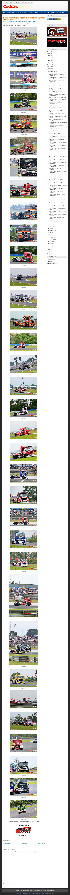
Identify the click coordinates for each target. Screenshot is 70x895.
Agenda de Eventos (60, 12)
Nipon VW (50, 261)
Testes (48, 12)
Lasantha (33, 893)
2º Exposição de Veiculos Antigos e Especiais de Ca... (56, 103)
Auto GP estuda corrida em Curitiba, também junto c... (56, 89)
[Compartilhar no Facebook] (7, 840)
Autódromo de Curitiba (13, 21)
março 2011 (51, 239)
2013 (49, 66)
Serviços (24, 2)
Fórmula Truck (20, 21)
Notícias (53, 12)
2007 (49, 251)
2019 (49, 55)
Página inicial (24, 843)
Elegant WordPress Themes (49, 893)
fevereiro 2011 (52, 241)
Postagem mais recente (7, 843)
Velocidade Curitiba (27, 21)
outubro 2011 (52, 226)
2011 (49, 70)
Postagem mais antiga (41, 843)
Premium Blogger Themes (39, 893)
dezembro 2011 (52, 71)
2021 (49, 51)
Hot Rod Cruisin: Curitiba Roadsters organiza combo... (56, 192)
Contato (30, 2)
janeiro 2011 (51, 243)
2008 (49, 249)
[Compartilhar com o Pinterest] (9, 840)
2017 (49, 58)
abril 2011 (51, 237)
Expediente (11, 2)
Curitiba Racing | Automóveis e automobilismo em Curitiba (34, 890)
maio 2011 (51, 235)
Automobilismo (10, 12)
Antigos (31, 12)
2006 (49, 253)
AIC (7, 21)
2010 (49, 246)
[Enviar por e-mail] (4, 840)
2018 (49, 57)
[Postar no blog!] (5, 840)
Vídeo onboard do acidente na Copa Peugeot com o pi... (56, 120)
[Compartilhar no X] (6, 840)
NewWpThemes (22, 893)
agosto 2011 (52, 230)
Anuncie (18, 2)
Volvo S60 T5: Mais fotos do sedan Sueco (57, 97)
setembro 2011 (52, 228)
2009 (49, 247)
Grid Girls (37, 12)
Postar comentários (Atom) (12, 883)
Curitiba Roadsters (51, 259)
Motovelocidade (19, 12)
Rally (25, 12)
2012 (49, 68)
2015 (49, 62)
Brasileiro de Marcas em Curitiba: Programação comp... (55, 92)
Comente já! (34, 21)
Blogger (52, 890)
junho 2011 (51, 234)
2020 (49, 53)
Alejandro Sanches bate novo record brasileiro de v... (56, 126)
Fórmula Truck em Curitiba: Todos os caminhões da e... (56, 166)
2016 (49, 60)
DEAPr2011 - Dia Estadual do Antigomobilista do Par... (55, 221)
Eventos (43, 12)
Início (5, 2)
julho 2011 (51, 232)
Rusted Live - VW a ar (52, 263)
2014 (49, 64)
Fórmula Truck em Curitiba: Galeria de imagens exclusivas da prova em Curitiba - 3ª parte (24, 18)
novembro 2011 (52, 73)
